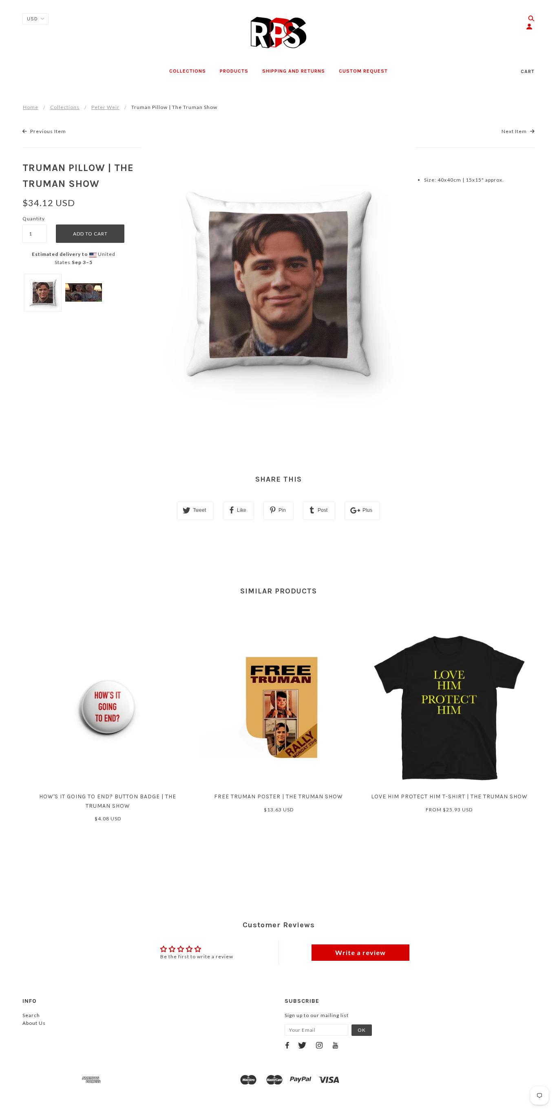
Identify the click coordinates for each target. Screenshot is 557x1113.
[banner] (278, 32)
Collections (65, 107)
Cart (528, 71)
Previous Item (47, 131)
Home (30, 107)
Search (31, 1015)
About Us (34, 1023)
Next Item (515, 131)
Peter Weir (105, 107)
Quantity (33, 218)
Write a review (360, 952)
